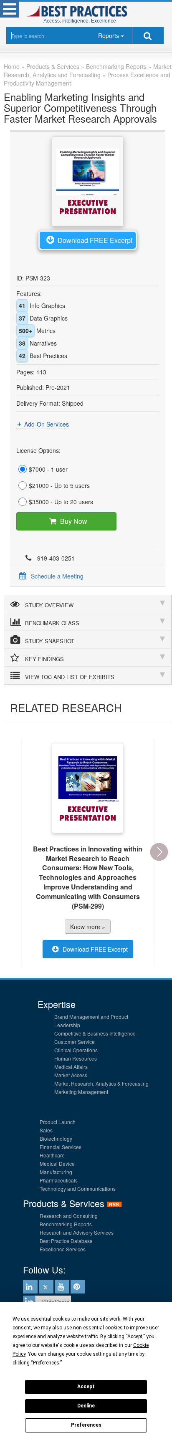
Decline (86, 1406)
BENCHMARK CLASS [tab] (52, 623)
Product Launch (58, 1121)
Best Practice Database (66, 1240)
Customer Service (74, 1041)
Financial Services (60, 1146)
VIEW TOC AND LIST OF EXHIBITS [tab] (69, 677)
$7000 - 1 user (48, 469)
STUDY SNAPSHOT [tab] (49, 641)
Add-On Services (46, 424)
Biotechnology (56, 1138)
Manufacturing (56, 1171)
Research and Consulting (69, 1215)
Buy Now (73, 521)
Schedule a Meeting (57, 576)
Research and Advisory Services (77, 1232)
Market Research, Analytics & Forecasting (101, 1083)
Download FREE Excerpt (95, 240)
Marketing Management (81, 1091)
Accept (86, 1386)
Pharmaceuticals (59, 1180)
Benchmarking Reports (66, 1224)
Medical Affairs (71, 1066)
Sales (46, 1130)
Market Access (70, 1075)
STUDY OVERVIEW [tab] (49, 605)
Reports (108, 35)
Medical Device (57, 1163)
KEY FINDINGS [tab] (44, 659)
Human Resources (75, 1058)
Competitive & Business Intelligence (95, 1033)
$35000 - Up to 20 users (61, 502)
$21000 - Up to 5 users (59, 485)
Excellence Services (63, 1249)
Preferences (86, 1425)
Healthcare (52, 1155)
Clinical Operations (76, 1049)
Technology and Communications (78, 1188)
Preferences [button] (46, 1363)
